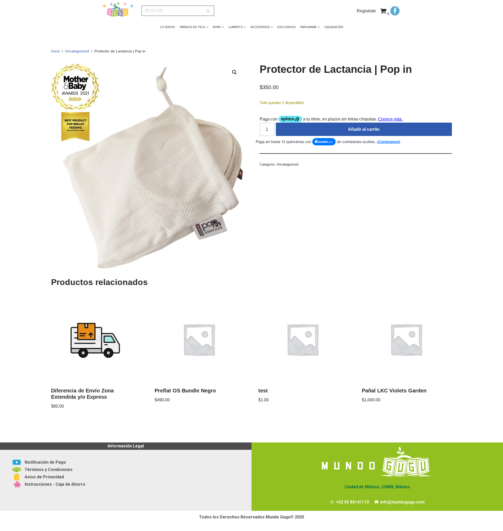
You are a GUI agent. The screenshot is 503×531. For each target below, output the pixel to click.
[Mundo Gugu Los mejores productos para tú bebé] (118, 9)
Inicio (55, 51)
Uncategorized (77, 51)
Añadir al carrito (364, 129)
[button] (207, 27)
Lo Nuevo (167, 27)
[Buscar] (208, 11)
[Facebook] (395, 10)
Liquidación (333, 27)
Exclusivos (286, 27)
